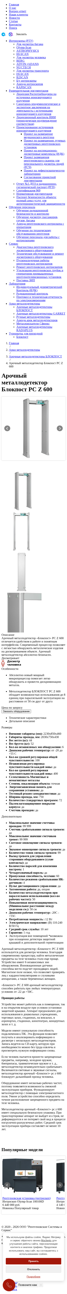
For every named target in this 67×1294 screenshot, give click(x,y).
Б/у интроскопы (26, 80)
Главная (14, 4)
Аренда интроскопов (29, 84)
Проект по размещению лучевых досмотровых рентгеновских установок (45, 144)
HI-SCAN (22, 54)
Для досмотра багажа (29, 44)
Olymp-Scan (23, 47)
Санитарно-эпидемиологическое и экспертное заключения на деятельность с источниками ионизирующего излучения (38, 109)
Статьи (13, 21)
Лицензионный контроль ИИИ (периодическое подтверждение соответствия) (36, 121)
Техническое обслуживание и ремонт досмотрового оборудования (40, 255)
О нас (12, 7)
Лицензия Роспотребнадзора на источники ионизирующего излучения (36, 97)
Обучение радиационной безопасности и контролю (32, 212)
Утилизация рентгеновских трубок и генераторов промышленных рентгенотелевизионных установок (39, 274)
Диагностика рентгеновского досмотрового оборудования (35, 248)
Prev (7, 428)
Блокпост (22, 336)
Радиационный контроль (32, 293)
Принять (33, 1261)
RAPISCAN (23, 87)
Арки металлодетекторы (24, 349)
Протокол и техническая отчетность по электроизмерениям (39, 298)
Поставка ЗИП (25, 280)
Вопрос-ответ (17, 11)
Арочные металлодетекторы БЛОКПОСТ (35, 356)
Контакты (15, 24)
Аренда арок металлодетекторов (37, 320)
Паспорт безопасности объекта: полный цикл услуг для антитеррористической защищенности (40, 200)
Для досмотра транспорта (32, 70)
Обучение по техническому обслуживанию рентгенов (33, 232)
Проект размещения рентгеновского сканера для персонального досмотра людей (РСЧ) (44, 162)
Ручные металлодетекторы (33, 316)
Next (60, 428)
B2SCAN (22, 77)
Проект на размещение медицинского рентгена (39, 135)
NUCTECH (23, 67)
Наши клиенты (18, 14)
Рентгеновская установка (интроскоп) (26, 1198)
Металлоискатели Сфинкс (33, 323)
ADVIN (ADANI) (27, 64)
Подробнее (33, 1276)
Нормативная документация (34, 193)
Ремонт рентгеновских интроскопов (39, 267)
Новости (14, 17)
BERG (20, 60)
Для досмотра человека (31, 57)
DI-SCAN (22, 74)
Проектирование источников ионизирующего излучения (34, 129)
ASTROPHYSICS (27, 50)
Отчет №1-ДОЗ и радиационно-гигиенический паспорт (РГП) (36, 185)
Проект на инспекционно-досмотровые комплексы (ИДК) (44, 152)
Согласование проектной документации (40, 179)
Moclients (46, 1240)
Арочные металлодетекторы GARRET (40, 313)
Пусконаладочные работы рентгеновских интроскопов (34, 262)
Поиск (13, 27)
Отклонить (33, 1269)
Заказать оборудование (16, 711)
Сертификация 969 (28, 190)
